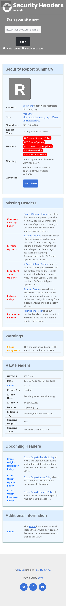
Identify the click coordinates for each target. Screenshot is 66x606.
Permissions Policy (33, 310)
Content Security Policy (35, 213)
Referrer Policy (31, 289)
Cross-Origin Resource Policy (38, 491)
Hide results (13, 48)
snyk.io (21, 569)
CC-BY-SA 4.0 (43, 569)
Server (32, 526)
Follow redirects (34, 48)
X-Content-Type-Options (36, 264)
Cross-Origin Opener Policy (38, 477)
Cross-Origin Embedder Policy (39, 457)
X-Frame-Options (32, 235)
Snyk (40, 577)
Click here (28, 105)
